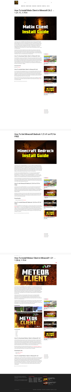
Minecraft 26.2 (52, 389)
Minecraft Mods (46, 234)
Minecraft (15, 206)
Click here (19, 67)
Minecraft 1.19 (46, 61)
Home (15, 255)
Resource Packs (40, 380)
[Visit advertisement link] (28, 83)
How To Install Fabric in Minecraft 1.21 (37, 346)
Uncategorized (40, 381)
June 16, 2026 (46, 188)
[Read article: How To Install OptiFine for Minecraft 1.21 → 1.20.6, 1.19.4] (50, 182)
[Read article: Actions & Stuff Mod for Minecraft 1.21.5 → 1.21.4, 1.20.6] (50, 213)
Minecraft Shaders (46, 235)
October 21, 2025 (46, 95)
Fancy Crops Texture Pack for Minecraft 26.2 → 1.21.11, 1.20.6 (52, 383)
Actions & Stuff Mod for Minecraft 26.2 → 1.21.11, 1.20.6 (51, 379)
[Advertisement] (50, 46)
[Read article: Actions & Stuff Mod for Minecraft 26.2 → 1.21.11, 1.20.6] (50, 89)
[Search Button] (51, 2)
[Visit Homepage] (16, 2)
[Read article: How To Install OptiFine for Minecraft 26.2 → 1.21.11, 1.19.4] (50, 59)
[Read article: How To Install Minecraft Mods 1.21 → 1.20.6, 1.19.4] (50, 203)
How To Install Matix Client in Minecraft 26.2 (21, 81)
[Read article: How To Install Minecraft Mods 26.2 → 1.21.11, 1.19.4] (50, 79)
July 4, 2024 (45, 85)
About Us (55, 389)
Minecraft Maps (46, 233)
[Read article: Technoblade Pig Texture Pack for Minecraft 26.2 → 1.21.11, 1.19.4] (50, 69)
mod (39, 78)
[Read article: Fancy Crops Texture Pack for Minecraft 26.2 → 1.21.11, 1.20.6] (45, 383)
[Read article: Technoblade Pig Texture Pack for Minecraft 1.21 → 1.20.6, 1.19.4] (50, 193)
